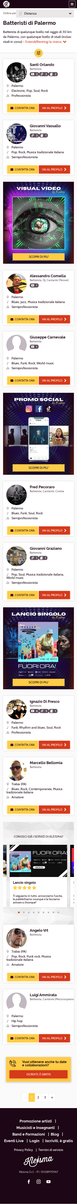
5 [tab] (38, 912)
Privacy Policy (23, 1150)
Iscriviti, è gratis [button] (38, 1074)
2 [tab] (24, 912)
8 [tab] (53, 912)
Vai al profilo (52, 108)
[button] (72, 4)
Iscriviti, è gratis (59, 1141)
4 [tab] (33, 912)
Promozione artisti (36, 1121)
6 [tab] (43, 912)
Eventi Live (14, 1141)
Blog (55, 1134)
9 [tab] (58, 912)
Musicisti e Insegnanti (35, 1128)
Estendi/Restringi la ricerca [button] (43, 42)
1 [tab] (19, 912)
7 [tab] (48, 912)
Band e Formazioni (28, 1134)
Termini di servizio (50, 1150)
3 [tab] (29, 912)
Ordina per (9, 13)
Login (34, 1141)
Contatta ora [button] (25, 108)
